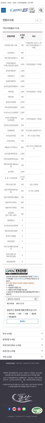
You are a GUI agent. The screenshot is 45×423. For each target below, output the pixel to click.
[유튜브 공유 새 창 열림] (14, 409)
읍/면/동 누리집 (9, 339)
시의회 (14, 3)
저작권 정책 (19, 363)
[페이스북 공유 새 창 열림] (9, 409)
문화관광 (3, 3)
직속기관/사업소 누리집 (12, 345)
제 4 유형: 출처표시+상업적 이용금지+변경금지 (20, 283)
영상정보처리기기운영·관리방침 (31, 363)
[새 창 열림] (16, 271)
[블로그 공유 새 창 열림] (24, 409)
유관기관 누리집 (9, 351)
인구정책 (30, 3)
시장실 (9, 3)
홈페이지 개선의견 (14, 299)
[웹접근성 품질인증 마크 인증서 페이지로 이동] (37, 411)
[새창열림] (32, 10)
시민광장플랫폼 (22, 3)
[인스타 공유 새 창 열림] (19, 409)
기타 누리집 (7, 356)
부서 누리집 (7, 333)
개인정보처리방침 (10, 363)
